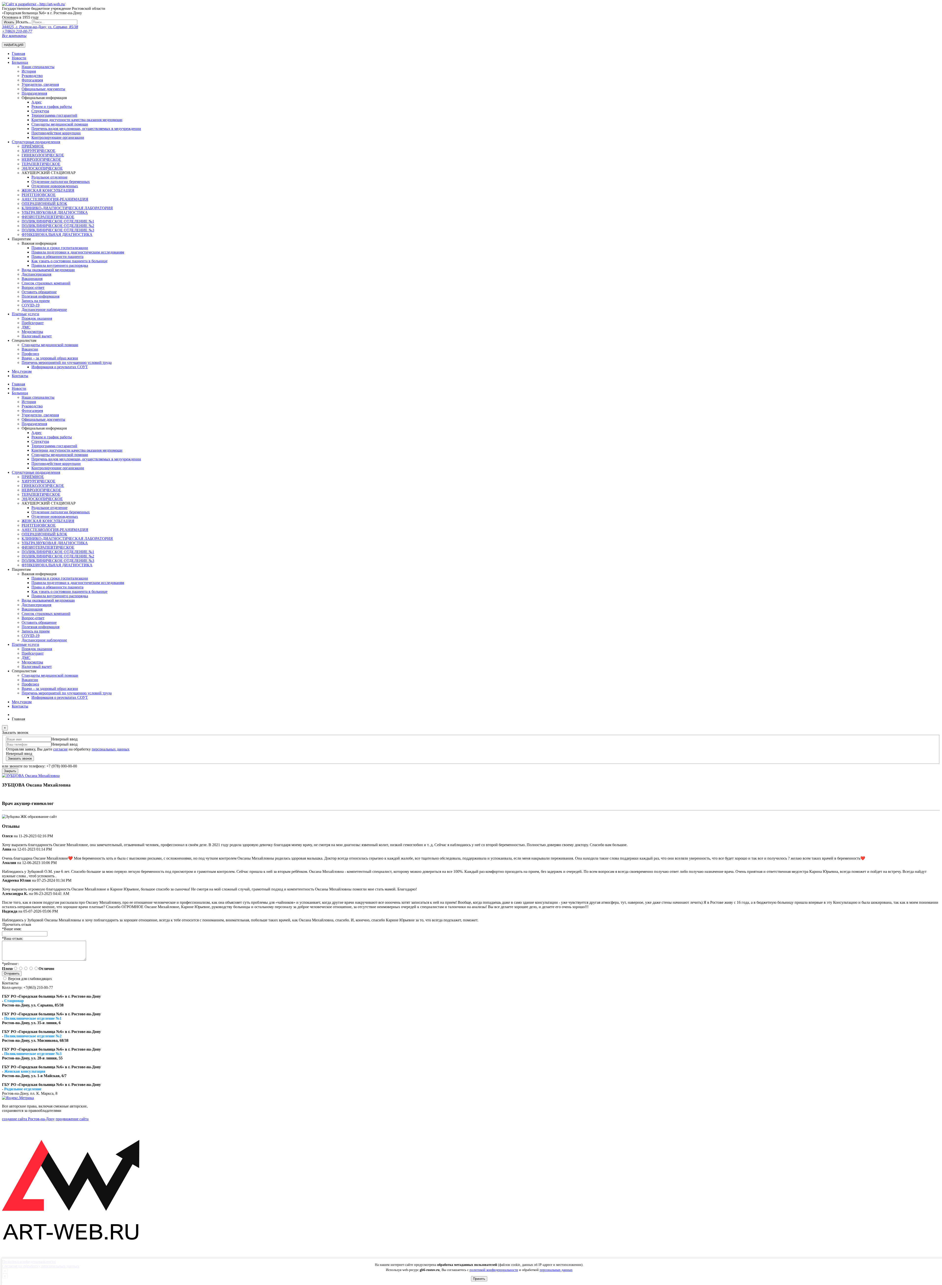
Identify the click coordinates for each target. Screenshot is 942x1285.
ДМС (26, 327)
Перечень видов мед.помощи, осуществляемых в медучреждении (86, 129)
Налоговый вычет (37, 336)
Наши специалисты (38, 67)
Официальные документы (43, 89)
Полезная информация (40, 296)
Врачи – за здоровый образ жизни (50, 358)
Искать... (23, 22)
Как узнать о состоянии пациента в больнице (69, 261)
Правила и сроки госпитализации (59, 248)
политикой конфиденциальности (494, 1270)
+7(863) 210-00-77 (17, 31)
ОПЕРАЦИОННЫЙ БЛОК (44, 204)
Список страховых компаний (46, 283)
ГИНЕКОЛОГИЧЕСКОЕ (43, 155)
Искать (9, 22)
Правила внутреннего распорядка (59, 265)
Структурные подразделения (36, 142)
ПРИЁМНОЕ (33, 146)
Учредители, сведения (40, 84)
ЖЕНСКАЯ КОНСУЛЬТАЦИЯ (48, 190)
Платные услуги (25, 314)
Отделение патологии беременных (60, 181)
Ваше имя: (11, 929)
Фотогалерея (32, 80)
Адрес (36, 102)
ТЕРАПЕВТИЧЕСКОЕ (41, 164)
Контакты (20, 376)
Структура (40, 111)
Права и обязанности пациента (57, 256)
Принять (479, 1279)
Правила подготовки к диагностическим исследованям (77, 252)
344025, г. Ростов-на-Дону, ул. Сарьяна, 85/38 (40, 27)
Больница (20, 62)
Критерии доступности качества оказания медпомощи (76, 120)
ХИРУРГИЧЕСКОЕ (38, 151)
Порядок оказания (37, 318)
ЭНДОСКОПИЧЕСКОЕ (42, 168)
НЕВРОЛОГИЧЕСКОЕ (41, 159)
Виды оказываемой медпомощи (48, 270)
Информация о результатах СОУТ (59, 367)
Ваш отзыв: (12, 938)
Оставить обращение (39, 292)
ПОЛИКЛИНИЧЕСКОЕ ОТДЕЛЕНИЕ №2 (58, 226)
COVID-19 (30, 305)
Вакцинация (32, 279)
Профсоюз (30, 354)
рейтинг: (10, 964)
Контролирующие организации (57, 137)
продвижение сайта (72, 1119)
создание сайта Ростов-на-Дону (28, 1119)
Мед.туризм (22, 371)
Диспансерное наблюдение (44, 309)
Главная (18, 53)
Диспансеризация (36, 274)
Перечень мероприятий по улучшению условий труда (67, 362)
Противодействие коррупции (56, 133)
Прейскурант (33, 323)
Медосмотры (32, 332)
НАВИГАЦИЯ (13, 45)
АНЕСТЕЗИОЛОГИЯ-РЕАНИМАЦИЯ (55, 199)
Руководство (32, 76)
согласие (60, 749)
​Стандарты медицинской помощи (59, 124)
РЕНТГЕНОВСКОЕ (39, 195)
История (29, 71)
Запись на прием (36, 301)
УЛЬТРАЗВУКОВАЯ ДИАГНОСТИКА (55, 212)
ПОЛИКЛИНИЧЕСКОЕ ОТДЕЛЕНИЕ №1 (58, 221)
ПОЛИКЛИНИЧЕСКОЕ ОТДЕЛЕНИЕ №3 (58, 230)
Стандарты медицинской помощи (50, 345)
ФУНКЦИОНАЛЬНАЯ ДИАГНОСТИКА (57, 234)
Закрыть (10, 771)
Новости (19, 58)
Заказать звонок (20, 758)
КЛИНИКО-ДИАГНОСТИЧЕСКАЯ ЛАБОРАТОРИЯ (67, 208)
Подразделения (34, 93)
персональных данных (556, 1270)
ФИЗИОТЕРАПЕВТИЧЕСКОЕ (48, 217)
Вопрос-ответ (33, 287)
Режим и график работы (51, 106)
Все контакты (14, 36)
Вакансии (30, 349)
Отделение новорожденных (54, 186)
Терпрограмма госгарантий (54, 115)
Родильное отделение (49, 177)
